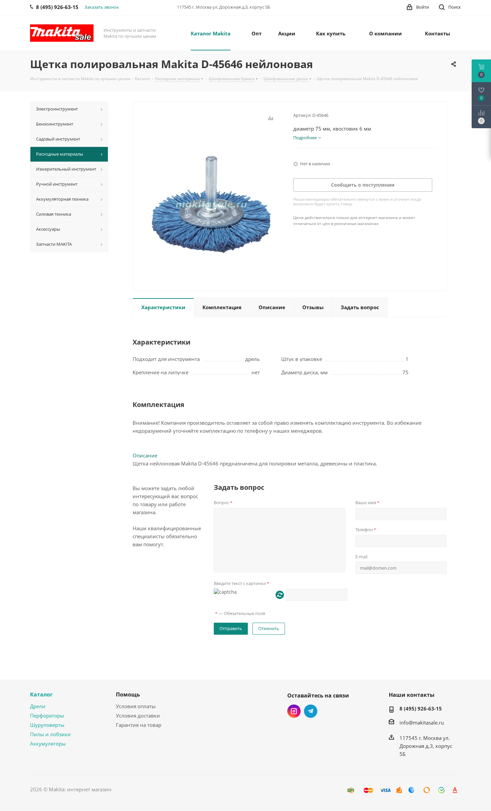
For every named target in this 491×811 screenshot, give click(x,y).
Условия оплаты (136, 706)
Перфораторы (47, 715)
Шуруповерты (47, 725)
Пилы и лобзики (50, 734)
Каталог (41, 694)
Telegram (310, 711)
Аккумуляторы (48, 743)
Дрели (37, 706)
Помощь (128, 694)
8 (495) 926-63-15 (420, 708)
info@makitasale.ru (421, 722)
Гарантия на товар (138, 725)
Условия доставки (138, 715)
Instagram (294, 711)
